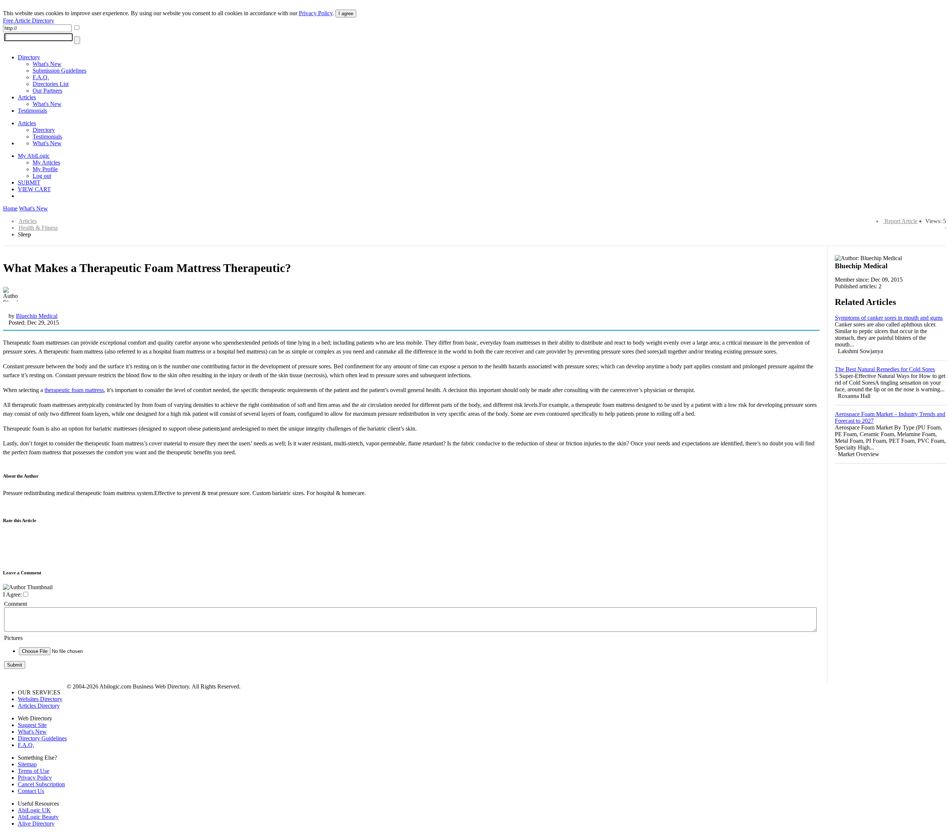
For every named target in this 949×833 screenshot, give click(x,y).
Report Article (900, 221)
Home (10, 208)
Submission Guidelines (59, 70)
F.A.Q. (41, 77)
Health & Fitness (38, 228)
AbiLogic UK (34, 810)
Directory (29, 57)
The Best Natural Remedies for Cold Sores (885, 369)
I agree (345, 13)
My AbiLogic (34, 156)
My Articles (46, 162)
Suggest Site (32, 725)
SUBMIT (29, 182)
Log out (42, 176)
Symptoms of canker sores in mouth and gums (889, 318)
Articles (27, 97)
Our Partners (47, 90)
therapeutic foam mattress (74, 390)
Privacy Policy (316, 13)
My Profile (45, 169)
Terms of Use (33, 771)
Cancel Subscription (41, 784)
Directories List (51, 84)
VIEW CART (34, 189)
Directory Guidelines (42, 738)
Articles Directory (39, 706)
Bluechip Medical (36, 316)
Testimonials (32, 110)
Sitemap (27, 764)
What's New (47, 64)
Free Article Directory (28, 20)
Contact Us (31, 791)
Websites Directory (40, 699)
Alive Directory (36, 823)
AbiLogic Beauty (38, 817)
